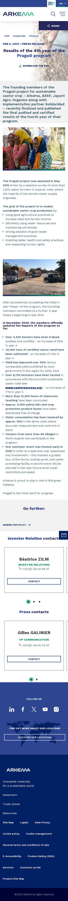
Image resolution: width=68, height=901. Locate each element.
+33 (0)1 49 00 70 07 (35, 645)
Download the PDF (35, 65)
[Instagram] (56, 710)
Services (8, 867)
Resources (10, 813)
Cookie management (39, 833)
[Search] (53, 14)
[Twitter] (34, 710)
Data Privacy (42, 822)
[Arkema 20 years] (51, 6)
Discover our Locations (35, 737)
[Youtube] (45, 710)
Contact (34, 581)
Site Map (8, 822)
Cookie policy (11, 833)
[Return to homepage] (18, 14)
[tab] (28, 601)
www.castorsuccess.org (23, 387)
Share (55, 25)
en (61, 3)
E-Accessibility (12, 856)
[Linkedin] (11, 710)
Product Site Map (13, 878)
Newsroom (10, 795)
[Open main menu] (62, 14)
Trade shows (11, 804)
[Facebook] (23, 710)
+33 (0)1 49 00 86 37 (35, 569)
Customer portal (30, 867)
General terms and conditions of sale (26, 845)
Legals (24, 822)
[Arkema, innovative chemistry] (18, 773)
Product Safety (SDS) (41, 856)
